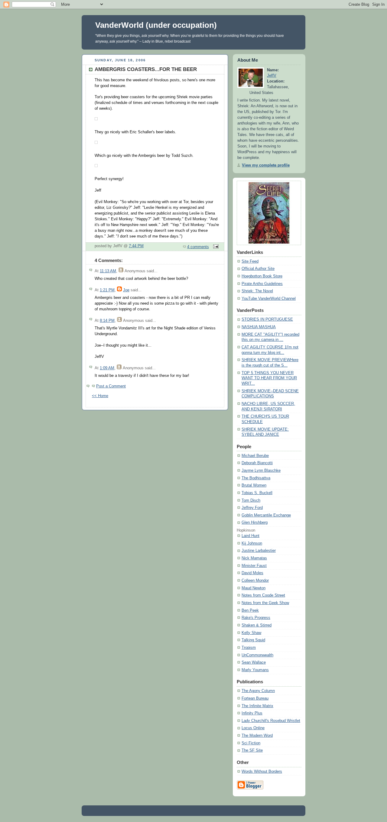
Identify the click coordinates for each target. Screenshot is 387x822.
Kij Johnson (252, 543)
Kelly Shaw (251, 633)
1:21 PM (107, 290)
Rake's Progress (256, 618)
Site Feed (250, 261)
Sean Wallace (254, 662)
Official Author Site (258, 269)
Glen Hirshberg (255, 522)
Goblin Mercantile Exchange (266, 515)
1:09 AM (107, 368)
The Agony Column (258, 691)
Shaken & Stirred (257, 625)
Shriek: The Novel (257, 291)
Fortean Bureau (255, 698)
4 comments (198, 247)
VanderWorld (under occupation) (156, 25)
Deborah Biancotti (257, 463)
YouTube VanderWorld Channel (269, 298)
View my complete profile (266, 165)
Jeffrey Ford (252, 508)
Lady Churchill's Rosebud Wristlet (271, 721)
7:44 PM (136, 246)
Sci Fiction (251, 743)
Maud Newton (253, 588)
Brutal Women (254, 485)
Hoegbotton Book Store (262, 276)
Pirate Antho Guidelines (262, 284)
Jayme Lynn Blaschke (261, 470)
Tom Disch (251, 500)
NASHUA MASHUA (259, 327)
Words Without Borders (262, 771)
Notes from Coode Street (263, 595)
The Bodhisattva (256, 478)
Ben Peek (250, 610)
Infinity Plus (252, 713)
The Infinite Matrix (257, 706)
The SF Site (252, 750)
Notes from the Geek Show (265, 603)
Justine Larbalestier (259, 551)
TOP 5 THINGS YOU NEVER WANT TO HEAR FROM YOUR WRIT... (269, 378)
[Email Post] (215, 247)
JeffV (271, 75)
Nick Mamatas (254, 558)
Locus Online (253, 728)
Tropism (249, 648)
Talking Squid (253, 640)
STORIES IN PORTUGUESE (267, 319)
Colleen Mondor (255, 580)
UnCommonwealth (257, 655)
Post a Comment (111, 386)
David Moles (252, 573)
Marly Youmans (255, 670)
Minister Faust (254, 566)
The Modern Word (257, 735)
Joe (126, 290)
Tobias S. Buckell (257, 493)
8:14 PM (107, 321)
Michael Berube (255, 456)
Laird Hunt (250, 536)
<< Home (100, 396)
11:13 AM (108, 271)
